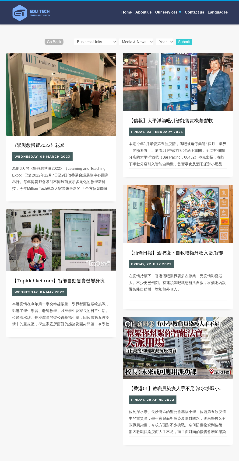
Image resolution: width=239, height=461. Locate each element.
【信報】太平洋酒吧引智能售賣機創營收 (171, 120)
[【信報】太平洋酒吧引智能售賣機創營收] (177, 82)
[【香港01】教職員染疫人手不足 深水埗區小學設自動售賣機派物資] (177, 348)
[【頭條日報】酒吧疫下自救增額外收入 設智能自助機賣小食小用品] (177, 214)
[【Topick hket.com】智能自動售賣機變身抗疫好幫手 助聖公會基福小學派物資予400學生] (61, 240)
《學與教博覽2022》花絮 (38, 145)
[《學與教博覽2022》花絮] (61, 94)
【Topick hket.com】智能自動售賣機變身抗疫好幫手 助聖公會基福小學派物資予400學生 (104, 280)
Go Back (54, 42)
